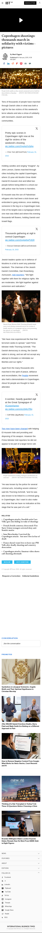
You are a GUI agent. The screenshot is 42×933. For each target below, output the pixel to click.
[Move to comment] (30, 64)
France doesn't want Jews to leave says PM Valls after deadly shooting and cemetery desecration (20, 545)
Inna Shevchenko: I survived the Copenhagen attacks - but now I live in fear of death (21, 536)
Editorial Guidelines (30, 576)
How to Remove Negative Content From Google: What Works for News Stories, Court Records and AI (20, 763)
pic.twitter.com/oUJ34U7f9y (18, 409)
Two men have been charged (15, 429)
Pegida (25, 375)
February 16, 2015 (11, 250)
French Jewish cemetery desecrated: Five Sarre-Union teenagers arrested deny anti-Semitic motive (20, 528)
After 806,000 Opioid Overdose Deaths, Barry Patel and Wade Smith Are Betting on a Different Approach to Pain (20, 726)
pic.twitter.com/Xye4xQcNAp (19, 146)
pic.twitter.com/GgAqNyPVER (19, 240)
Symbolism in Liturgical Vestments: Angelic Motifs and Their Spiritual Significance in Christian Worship (19, 689)
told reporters (18, 275)
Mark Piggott (17, 54)
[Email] (26, 64)
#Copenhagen (12, 405)
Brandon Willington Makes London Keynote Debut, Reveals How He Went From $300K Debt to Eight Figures (20, 841)
